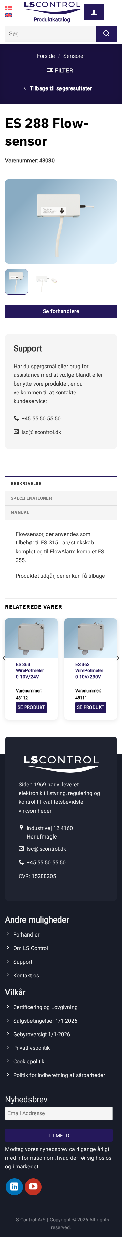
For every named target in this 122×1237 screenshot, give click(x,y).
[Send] (106, 34)
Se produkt (31, 707)
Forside (46, 56)
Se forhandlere (61, 311)
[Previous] (16, 221)
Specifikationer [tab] (31, 498)
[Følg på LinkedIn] (14, 1186)
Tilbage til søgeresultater (60, 89)
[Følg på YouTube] (33, 1186)
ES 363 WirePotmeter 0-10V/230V (89, 671)
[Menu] (113, 11)
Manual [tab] (20, 512)
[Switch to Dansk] (8, 8)
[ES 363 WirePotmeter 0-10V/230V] (90, 638)
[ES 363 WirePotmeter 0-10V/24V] (31, 638)
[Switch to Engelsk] (8, 15)
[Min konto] (94, 12)
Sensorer (74, 56)
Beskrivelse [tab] (26, 483)
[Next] (106, 221)
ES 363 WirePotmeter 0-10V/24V (30, 671)
